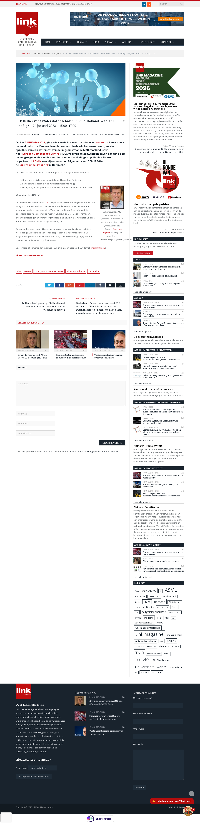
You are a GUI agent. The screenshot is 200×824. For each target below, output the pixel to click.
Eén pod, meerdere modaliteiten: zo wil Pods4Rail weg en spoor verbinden (160, 367)
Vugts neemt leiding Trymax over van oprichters (108, 356)
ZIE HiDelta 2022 (35, 142)
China (147, 602)
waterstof (101, 142)
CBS (137, 602)
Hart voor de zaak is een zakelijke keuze (161, 276)
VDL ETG (145, 672)
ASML (171, 590)
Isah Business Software (144, 623)
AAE (137, 590)
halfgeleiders (174, 612)
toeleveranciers (153, 653)
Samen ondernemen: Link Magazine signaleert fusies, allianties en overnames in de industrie (163, 411)
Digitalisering (175, 602)
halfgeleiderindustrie (154, 612)
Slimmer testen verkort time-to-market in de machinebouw (71, 356)
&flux (47, 202)
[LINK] (27, 26)
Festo (174, 607)
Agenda (126, 41)
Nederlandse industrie (145, 641)
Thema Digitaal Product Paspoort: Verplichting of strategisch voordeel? (163, 324)
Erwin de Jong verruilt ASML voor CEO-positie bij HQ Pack (32, 356)
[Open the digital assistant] (188, 811)
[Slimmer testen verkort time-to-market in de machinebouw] (70, 341)
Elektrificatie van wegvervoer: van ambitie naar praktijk (161, 315)
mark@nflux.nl (98, 247)
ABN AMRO (149, 590)
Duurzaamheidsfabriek (34, 165)
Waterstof (120, 134)
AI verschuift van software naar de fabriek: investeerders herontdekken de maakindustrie (163, 570)
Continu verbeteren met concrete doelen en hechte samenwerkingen (161, 268)
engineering (162, 607)
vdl (136, 672)
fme (136, 612)
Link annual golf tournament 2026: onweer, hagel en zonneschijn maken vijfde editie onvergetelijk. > (159, 150)
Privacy (180, 807)
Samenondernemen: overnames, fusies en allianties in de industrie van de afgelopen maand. (162, 432)
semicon (151, 646)
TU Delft (142, 659)
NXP (161, 641)
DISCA (80, 41)
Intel (167, 618)
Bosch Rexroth (169, 596)
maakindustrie (83, 134)
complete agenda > (143, 331)
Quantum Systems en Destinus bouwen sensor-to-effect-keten (160, 422)
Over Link (146, 41)
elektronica (148, 607)
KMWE (160, 622)
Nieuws (109, 41)
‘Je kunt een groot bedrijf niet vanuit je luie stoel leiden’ (161, 284)
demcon (159, 602)
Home (47, 41)
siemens (164, 646)
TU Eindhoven (161, 660)
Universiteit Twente (151, 667)
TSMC (166, 653)
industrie (148, 617)
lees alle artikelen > (143, 291)
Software (175, 646)
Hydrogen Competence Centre (40, 153)
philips (171, 641)
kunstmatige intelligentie (147, 627)
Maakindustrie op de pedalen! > (168, 232)
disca (137, 607)
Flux (19, 271)
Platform (62, 41)
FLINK (96, 41)
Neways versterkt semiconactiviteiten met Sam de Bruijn (63, 3)
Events (73, 134)
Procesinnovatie (106, 134)
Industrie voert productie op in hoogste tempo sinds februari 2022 (163, 376)
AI (160, 591)
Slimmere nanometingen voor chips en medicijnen (160, 485)
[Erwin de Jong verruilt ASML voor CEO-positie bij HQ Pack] (32, 341)
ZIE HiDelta (94, 271)
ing (159, 617)
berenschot (154, 596)
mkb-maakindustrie (76, 271)
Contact (166, 41)
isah (173, 618)
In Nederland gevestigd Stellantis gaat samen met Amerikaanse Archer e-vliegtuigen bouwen (43, 306)
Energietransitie (61, 134)
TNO (139, 652)
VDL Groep (157, 672)
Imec (138, 617)
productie (139, 646)
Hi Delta (36, 161)
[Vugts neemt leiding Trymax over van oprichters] (108, 341)
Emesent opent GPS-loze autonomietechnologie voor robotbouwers (161, 358)
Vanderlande (176, 667)
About (172, 807)
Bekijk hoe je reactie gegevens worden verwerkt (94, 451)
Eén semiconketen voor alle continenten (161, 561)
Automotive (140, 596)
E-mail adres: (22, 768)
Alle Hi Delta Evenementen (29, 255)
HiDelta (27, 271)
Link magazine (149, 634)
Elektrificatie (46, 134)
